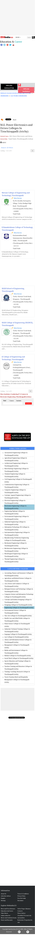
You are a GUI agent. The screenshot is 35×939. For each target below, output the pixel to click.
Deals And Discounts (7, 920)
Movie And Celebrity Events (9, 918)
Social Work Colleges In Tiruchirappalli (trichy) (18, 658)
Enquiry (3, 898)
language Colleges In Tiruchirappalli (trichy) (18, 634)
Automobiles (21, 918)
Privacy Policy (21, 896)
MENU (4, 143)
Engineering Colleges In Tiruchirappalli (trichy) (18, 607)
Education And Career (7, 911)
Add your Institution (26, 90)
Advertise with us (6, 896)
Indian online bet (5, 915)
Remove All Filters (7, 147)
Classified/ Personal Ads (24, 915)
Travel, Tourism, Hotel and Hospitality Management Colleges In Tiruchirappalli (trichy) (16, 679)
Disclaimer (20, 900)
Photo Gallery (21, 913)
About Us (3, 894)
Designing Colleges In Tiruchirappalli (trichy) (18, 605)
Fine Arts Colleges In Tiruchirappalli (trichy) (18, 615)
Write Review (17, 198)
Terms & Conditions (23, 894)
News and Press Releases (8, 909)
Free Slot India (21, 898)
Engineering (5, 96)
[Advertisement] (17, 17)
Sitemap (3, 900)
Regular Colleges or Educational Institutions (16, 93)
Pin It (14, 120)
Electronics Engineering (19, 96)
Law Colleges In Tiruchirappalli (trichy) (16, 637)
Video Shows (4, 913)
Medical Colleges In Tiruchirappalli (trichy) (17, 655)
